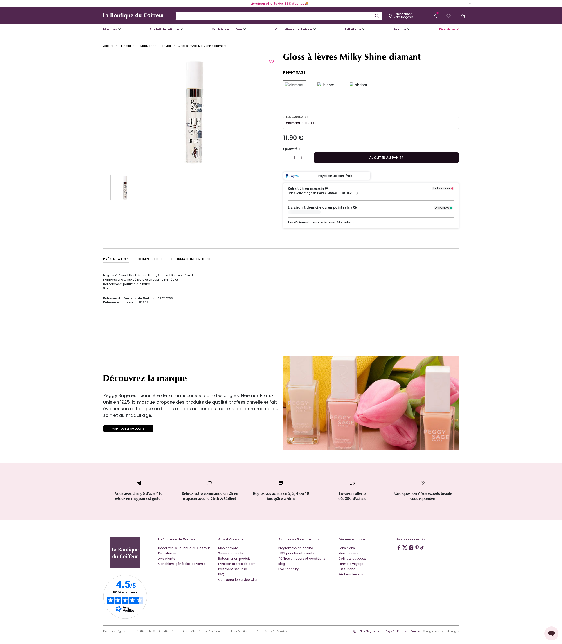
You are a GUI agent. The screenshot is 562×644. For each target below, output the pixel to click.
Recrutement (168, 553)
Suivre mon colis (230, 553)
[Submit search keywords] (377, 15)
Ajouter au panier (386, 157)
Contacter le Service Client (239, 579)
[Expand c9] (244, 29)
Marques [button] (110, 29)
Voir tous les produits (128, 428)
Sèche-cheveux (351, 574)
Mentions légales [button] (115, 631)
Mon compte (228, 548)
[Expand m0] (119, 29)
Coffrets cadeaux (352, 558)
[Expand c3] (181, 29)
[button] (435, 16)
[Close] (470, 3)
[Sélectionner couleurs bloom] (326, 91)
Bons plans (347, 548)
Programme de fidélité (295, 548)
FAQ (221, 574)
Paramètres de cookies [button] (271, 631)
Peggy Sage (294, 72)
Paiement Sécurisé (232, 569)
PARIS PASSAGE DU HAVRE (336, 193)
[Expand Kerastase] (457, 29)
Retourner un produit (234, 558)
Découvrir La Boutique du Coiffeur (184, 548)
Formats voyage (351, 564)
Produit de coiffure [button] (164, 29)
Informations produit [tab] (191, 259)
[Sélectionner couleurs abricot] (359, 91)
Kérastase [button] (447, 29)
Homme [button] (400, 29)
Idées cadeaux (350, 553)
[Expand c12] (314, 29)
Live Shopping (288, 569)
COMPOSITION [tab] (150, 259)
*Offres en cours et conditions (301, 558)
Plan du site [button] (239, 631)
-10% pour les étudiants (296, 553)
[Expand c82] (363, 29)
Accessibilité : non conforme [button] (202, 631)
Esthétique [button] (353, 29)
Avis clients (166, 558)
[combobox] (278, 16)
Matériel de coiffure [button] (227, 29)
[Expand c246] (408, 29)
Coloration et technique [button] (293, 29)
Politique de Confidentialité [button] (154, 631)
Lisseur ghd (347, 569)
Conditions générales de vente (181, 564)
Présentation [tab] (116, 259)
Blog (281, 564)
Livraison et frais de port (236, 564)
